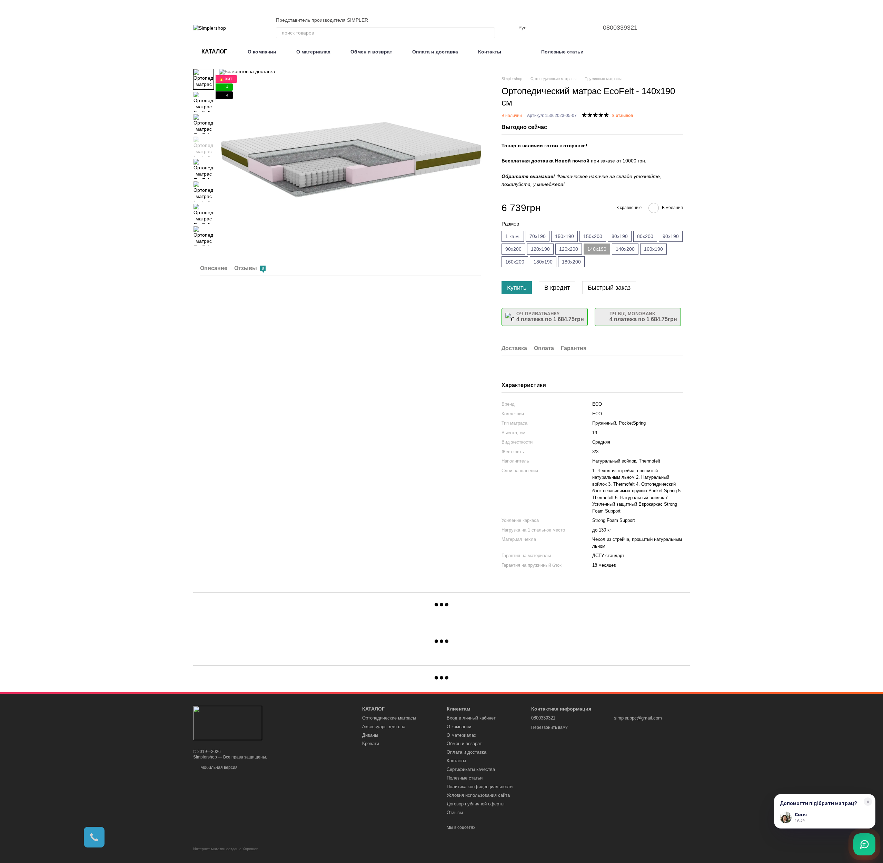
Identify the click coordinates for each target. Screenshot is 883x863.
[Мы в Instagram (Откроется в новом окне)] (679, 27)
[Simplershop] (227, 722)
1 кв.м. (512, 236)
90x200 (513, 249)
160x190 (653, 249)
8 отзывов (622, 115)
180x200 (571, 262)
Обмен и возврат (371, 51)
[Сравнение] (562, 27)
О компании (262, 51)
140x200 (625, 249)
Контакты (489, 51)
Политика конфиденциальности (480, 786)
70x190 (537, 236)
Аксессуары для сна (383, 726)
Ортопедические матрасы (389, 718)
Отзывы (455, 812)
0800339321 (620, 27)
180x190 (543, 262)
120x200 (568, 249)
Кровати (370, 743)
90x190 (671, 236)
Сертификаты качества (471, 769)
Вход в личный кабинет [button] (471, 718)
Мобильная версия (218, 767)
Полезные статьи (562, 51)
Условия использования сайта (478, 795)
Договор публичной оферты (475, 803)
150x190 (564, 236)
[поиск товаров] (489, 32)
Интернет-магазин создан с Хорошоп (225, 849)
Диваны (370, 735)
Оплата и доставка (435, 51)
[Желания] (580, 27)
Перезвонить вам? (549, 727)
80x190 (620, 236)
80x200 (645, 236)
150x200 (592, 236)
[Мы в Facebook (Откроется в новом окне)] (687, 27)
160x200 (514, 262)
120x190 (540, 249)
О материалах (313, 51)
